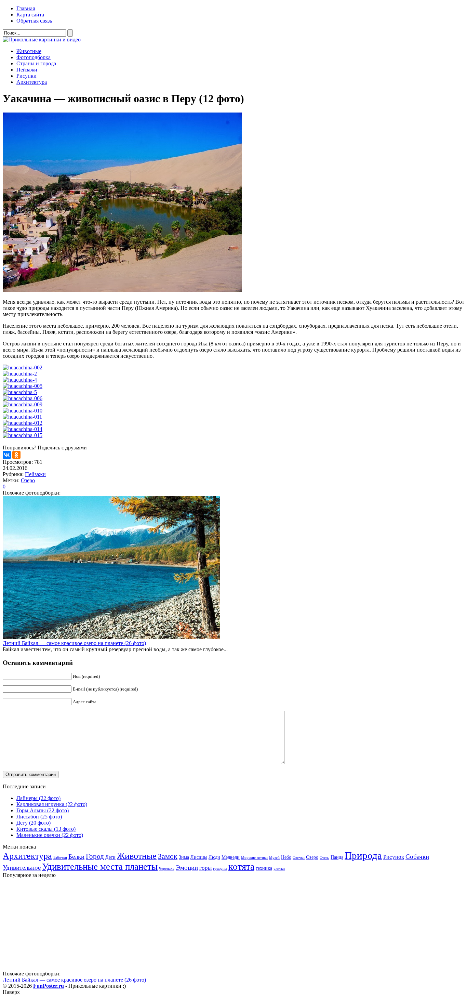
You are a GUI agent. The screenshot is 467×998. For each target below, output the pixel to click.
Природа (363, 855)
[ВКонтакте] (7, 455)
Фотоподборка (33, 57)
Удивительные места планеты (100, 867)
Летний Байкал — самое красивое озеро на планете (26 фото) (74, 643)
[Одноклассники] (16, 455)
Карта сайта (30, 14)
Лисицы (198, 857)
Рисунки (26, 76)
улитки (279, 868)
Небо (286, 857)
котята (241, 866)
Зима (184, 857)
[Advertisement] (54, 926)
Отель (324, 857)
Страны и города (36, 63)
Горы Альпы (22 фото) (42, 810)
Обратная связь (34, 21)
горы (205, 868)
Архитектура (31, 82)
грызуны (220, 868)
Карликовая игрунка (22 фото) (51, 804)
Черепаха (166, 868)
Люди (214, 857)
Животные (28, 51)
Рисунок (393, 857)
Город (95, 856)
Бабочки (60, 857)
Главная (25, 8)
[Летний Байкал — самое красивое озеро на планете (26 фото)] (111, 637)
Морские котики (254, 857)
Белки (76, 856)
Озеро (28, 480)
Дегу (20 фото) (33, 823)
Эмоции (187, 867)
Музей (274, 857)
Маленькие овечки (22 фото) (49, 835)
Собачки (417, 856)
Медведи (231, 857)
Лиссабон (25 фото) (39, 816)
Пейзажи (26, 70)
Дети (110, 857)
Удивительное (22, 867)
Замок (167, 856)
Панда (337, 857)
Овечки (299, 857)
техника (264, 868)
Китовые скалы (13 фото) (46, 829)
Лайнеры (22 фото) (38, 798)
